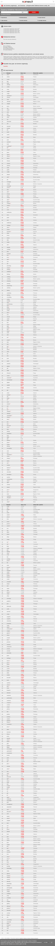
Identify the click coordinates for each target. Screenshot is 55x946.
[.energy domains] (2, 885)
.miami (8, 340)
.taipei (8, 331)
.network (8, 363)
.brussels (8, 677)
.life (7, 179)
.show (8, 856)
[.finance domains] (2, 160)
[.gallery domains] (2, 903)
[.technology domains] (2, 883)
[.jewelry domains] (2, 908)
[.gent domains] (2, 802)
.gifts (8, 743)
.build (8, 132)
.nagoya (8, 103)
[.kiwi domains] (2, 344)
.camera (8, 97)
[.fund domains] (2, 144)
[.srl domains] (2, 409)
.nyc (7, 119)
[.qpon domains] (2, 482)
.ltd (7, 147)
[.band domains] (2, 137)
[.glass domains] (2, 729)
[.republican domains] (2, 433)
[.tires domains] (2, 639)
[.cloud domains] (2, 149)
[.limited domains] (2, 128)
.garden (8, 440)
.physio (8, 516)
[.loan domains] (2, 435)
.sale (8, 191)
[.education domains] (2, 472)
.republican (9, 433)
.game (8, 201)
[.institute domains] (2, 249)
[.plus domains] (2, 763)
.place (8, 152)
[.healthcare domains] (2, 222)
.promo (8, 523)
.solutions (9, 700)
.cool (8, 401)
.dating (8, 290)
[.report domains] (2, 818)
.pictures (8, 641)
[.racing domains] (2, 267)
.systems (8, 682)
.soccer (8, 567)
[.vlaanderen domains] (2, 454)
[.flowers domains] (2, 722)
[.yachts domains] (2, 745)
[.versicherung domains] (2, 304)
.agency (8, 873)
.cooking (8, 278)
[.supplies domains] (2, 616)
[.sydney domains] (2, 877)
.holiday (8, 866)
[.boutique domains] (2, 253)
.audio (8, 512)
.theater (8, 576)
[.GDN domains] (2, 437)
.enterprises (9, 646)
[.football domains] (2, 395)
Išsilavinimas (35, 74)
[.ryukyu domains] (2, 844)
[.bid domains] (2, 130)
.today (8, 870)
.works (8, 670)
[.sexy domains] (2, 928)
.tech (8, 312)
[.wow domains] (2, 858)
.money (8, 879)
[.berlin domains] (2, 461)
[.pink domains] (2, 358)
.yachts (8, 745)
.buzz (8, 933)
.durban (8, 431)
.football (8, 394)
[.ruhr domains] (2, 585)
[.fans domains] (2, 686)
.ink (7, 353)
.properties (9, 623)
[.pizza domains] (2, 106)
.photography (9, 887)
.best (8, 823)
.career (8, 572)
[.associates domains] (2, 653)
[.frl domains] (2, 408)
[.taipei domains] (2, 331)
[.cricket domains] (2, 785)
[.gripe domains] (2, 217)
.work (8, 361)
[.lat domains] (2, 775)
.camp (8, 548)
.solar (8, 565)
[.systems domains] (2, 682)
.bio (7, 511)
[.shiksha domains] (2, 84)
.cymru (8, 840)
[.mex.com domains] (2, 425)
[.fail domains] (2, 390)
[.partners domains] (2, 720)
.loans (8, 688)
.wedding (8, 271)
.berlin (8, 460)
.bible (8, 195)
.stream (8, 417)
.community (9, 919)
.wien (8, 450)
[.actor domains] (2, 590)
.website (8, 247)
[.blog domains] (2, 307)
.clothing (8, 276)
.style (8, 199)
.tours (8, 726)
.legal (8, 370)
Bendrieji (35, 89)
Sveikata (35, 109)
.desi (8, 342)
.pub (8, 114)
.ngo (7, 507)
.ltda (7, 81)
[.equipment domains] (2, 806)
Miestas (34, 91)
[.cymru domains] (2, 840)
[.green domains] (2, 442)
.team (8, 419)
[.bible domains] (2, 196)
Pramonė (35, 231)
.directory (9, 910)
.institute (8, 249)
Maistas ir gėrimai (36, 93)
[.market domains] (2, 787)
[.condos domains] (2, 704)
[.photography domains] (2, 887)
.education (9, 471)
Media (34, 86)
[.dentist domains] (2, 831)
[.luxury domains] (2, 915)
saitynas (34, 247)
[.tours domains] (2, 726)
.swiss (8, 739)
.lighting (8, 295)
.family (8, 889)
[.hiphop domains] (2, 551)
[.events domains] (2, 755)
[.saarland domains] (2, 142)
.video (8, 501)
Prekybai (35, 850)
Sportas (34, 83)
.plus (8, 763)
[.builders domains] (2, 716)
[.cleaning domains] (2, 281)
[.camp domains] (2, 548)
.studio (8, 514)
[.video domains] (2, 501)
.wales (8, 627)
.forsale (8, 193)
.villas (8, 595)
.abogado (9, 497)
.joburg (8, 308)
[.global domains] (2, 366)
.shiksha (8, 84)
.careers (8, 718)
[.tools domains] (2, 680)
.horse (8, 235)
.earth (8, 327)
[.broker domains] (2, 575)
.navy (8, 926)
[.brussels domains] (2, 677)
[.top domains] (2, 556)
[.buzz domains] (2, 933)
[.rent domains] (2, 809)
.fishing (8, 274)
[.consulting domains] (2, 297)
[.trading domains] (2, 269)
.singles (8, 630)
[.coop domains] (2, 554)
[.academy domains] (2, 893)
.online (8, 205)
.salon (8, 480)
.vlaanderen (9, 454)
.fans (8, 686)
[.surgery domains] (2, 901)
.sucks (8, 668)
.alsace (8, 156)
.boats (8, 741)
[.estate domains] (2, 242)
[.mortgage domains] (2, 181)
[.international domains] (2, 379)
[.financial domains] (2, 373)
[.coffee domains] (2, 171)
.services (8, 611)
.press (8, 736)
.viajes (8, 625)
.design (8, 458)
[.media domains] (2, 86)
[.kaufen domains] (2, 444)
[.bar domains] (2, 562)
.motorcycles (9, 628)
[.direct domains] (2, 781)
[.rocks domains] (2, 666)
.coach (8, 310)
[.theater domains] (2, 577)
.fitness (8, 734)
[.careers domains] (2, 718)
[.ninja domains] (2, 89)
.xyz (7, 930)
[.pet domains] (2, 789)
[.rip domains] (2, 542)
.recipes (8, 637)
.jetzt (8, 836)
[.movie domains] (2, 187)
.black (8, 349)
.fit (7, 795)
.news (8, 768)
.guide (8, 169)
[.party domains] (2, 923)
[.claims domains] (2, 684)
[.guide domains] (2, 169)
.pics (8, 603)
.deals (8, 672)
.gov (7, 846)
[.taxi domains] (2, 346)
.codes (8, 614)
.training (8, 283)
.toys (8, 771)
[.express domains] (2, 738)
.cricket (8, 785)
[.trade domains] (2, 167)
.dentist (8, 831)
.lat (7, 775)
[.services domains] (2, 611)
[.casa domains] (2, 99)
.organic (8, 115)
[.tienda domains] (2, 76)
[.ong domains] (2, 302)
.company (9, 897)
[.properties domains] (2, 623)
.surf (8, 261)
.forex (8, 862)
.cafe (8, 177)
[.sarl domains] (2, 406)
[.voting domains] (2, 299)
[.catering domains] (2, 287)
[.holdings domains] (2, 658)
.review (8, 850)
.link (7, 355)
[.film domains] (2, 424)
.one (7, 207)
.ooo (7, 530)
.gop (7, 549)
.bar (7, 562)
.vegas (8, 593)
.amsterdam (9, 415)
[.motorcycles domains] (2, 628)
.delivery (8, 906)
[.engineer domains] (2, 570)
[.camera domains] (2, 97)
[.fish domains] (2, 322)
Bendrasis (35, 425)
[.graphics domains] (2, 601)
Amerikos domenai (23, 20)
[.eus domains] (2, 761)
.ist (7, 827)
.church (8, 316)
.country (8, 913)
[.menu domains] (2, 838)
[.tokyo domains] (2, 536)
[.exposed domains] (2, 126)
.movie (8, 187)
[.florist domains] (2, 829)
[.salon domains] (2, 480)
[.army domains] (2, 895)
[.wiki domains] (2, 334)
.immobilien (9, 448)
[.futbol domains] (2, 398)
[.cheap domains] (2, 539)
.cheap (8, 539)
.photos (8, 709)
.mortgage (9, 181)
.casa (8, 99)
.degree (8, 174)
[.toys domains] (2, 771)
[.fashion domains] (2, 467)
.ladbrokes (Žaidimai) (8, 47)
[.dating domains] (2, 290)
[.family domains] (2, 889)
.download (9, 121)
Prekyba (34, 76)
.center (8, 579)
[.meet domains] (2, 782)
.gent (8, 802)
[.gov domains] (2, 846)
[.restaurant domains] (2, 799)
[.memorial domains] (2, 377)
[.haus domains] (2, 760)
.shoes (8, 635)
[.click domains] (2, 351)
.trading (8, 269)
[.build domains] (2, 132)
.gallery (8, 903)
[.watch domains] (2, 318)
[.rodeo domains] (2, 506)
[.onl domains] (2, 396)
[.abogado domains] (2, 497)
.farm (8, 429)
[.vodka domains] (2, 93)
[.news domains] (2, 768)
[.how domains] (2, 854)
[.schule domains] (2, 197)
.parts (8, 757)
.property (8, 925)
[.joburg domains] (2, 308)
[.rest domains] (2, 825)
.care (8, 220)
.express (8, 738)
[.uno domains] (2, 528)
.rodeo (8, 506)
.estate (8, 242)
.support (8, 820)
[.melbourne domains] (2, 212)
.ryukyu (8, 844)
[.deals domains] (2, 672)
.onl (7, 396)
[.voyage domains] (2, 183)
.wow (8, 858)
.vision (8, 469)
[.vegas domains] (2, 593)
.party (8, 923)
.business (9, 732)
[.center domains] (2, 579)
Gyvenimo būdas (36, 179)
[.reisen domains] (2, 456)
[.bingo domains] (2, 509)
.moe (8, 214)
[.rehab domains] (2, 109)
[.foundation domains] (2, 474)
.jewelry (8, 908)
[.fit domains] (2, 795)
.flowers (8, 722)
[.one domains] (2, 207)
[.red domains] (2, 123)
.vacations (9, 695)
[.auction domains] (2, 477)
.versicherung (9, 304)
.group (8, 560)
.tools (8, 680)
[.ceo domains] (2, 499)
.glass (8, 729)
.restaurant (9, 798)
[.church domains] (2, 316)
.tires (8, 639)
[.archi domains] (2, 332)
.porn (8, 489)
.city (7, 917)
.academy (9, 893)
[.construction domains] (2, 479)
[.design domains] (2, 458)
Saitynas (35, 149)
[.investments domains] (2, 753)
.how (8, 854)
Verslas (34, 81)
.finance (8, 160)
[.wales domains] (2, 627)
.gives (8, 655)
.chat (8, 773)
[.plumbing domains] (2, 265)
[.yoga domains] (2, 83)
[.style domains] (2, 199)
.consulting (9, 297)
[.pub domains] (2, 114)
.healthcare (9, 222)
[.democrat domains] (2, 776)
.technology (9, 883)
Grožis (34, 79)
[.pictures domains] (2, 642)
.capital (8, 385)
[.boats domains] (2, 741)
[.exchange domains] (2, 186)
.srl (7, 409)
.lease (8, 233)
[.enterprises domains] (2, 646)
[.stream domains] (2, 417)
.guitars (8, 714)
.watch (8, 318)
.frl (7, 408)
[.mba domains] (2, 74)
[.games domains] (2, 633)
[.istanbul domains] (2, 411)
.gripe (8, 217)
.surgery (8, 901)
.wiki (8, 334)
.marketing (9, 293)
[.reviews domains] (2, 766)
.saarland (8, 141)
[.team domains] (2, 419)
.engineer (8, 570)
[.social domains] (2, 375)
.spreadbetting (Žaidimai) (9, 48)
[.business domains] (2, 732)
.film (8, 423)
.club (8, 112)
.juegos (8, 706)
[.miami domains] (2, 340)
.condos (8, 704)
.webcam (8, 413)
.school (8, 403)
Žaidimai (34, 463)
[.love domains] (2, 257)
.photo (8, 534)
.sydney (8, 877)
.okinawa (8, 101)
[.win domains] (2, 463)
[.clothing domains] (2, 276)
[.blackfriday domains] (2, 868)
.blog (8, 307)
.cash (8, 320)
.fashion (8, 467)
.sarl (7, 406)
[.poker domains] (2, 573)
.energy (8, 885)
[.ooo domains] (2, 530)
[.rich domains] (2, 314)
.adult (8, 797)
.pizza (8, 106)
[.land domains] (2, 139)
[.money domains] (2, 879)
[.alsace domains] (2, 156)
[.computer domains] (2, 581)
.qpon (8, 482)
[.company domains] (2, 897)
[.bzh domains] (2, 329)
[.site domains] (2, 244)
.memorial (9, 377)
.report (8, 818)
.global (8, 366)
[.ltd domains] (2, 147)
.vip (7, 544)
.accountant (9, 800)
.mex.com (9, 425)
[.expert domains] (2, 816)
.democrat (9, 776)
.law (7, 848)
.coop (8, 554)
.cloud (8, 149)
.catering (8, 287)
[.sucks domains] (2, 668)
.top (7, 556)
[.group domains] (2, 560)
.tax (7, 860)
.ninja (8, 89)
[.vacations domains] (2, 695)
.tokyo (8, 536)
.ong (8, 302)
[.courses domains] (2, 650)
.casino (8, 525)
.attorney (8, 881)
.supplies (8, 616)
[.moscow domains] (2, 852)
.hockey (8, 875)
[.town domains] (2, 494)
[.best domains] (2, 823)
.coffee (8, 171)
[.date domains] (2, 240)
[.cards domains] (2, 609)
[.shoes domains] (2, 635)
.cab (7, 108)
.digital (8, 382)
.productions (9, 698)
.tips (7, 711)
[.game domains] (2, 201)
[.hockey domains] (2, 875)
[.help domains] (2, 546)
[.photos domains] (2, 709)
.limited (8, 128)
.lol (7, 399)
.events (8, 755)
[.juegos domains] (2, 706)
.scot (8, 813)
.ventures (8, 644)
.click (8, 351)
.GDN (8, 437)
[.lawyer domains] (2, 583)
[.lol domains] (2, 399)
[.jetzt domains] (2, 836)
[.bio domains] (2, 511)
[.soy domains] (2, 899)
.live (7, 255)
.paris (8, 662)
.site (7, 244)
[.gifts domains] (2, 743)
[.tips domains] (2, 711)
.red (7, 123)
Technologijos (35, 97)
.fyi (7, 347)
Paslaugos (35, 167)
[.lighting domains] (2, 295)
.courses (8, 650)
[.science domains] (2, 163)
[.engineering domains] (2, 285)
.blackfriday (9, 868)
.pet (7, 788)
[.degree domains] (2, 174)
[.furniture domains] (2, 231)
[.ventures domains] (2, 644)
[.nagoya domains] (2, 103)
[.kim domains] (2, 421)
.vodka (8, 93)
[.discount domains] (2, 811)
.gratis (8, 664)
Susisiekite (5, 66)
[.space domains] (2, 154)
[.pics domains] (2, 603)
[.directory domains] (2, 910)
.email (8, 392)
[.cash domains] (2, 320)
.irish (8, 324)
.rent (7, 809)
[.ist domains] (2, 827)
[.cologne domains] (2, 203)
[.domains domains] (2, 692)
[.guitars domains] (2, 714)
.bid (7, 129)
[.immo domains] (2, 521)
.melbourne (9, 212)
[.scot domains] (2, 813)
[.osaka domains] (2, 91)
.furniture (8, 231)
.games (8, 633)
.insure (8, 229)
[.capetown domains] (2, 496)
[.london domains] (2, 465)
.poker (8, 573)
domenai (28, 938)
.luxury (8, 915)
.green (8, 442)
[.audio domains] (2, 512)
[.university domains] (2, 921)
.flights (8, 747)
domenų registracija (34, 938)
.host (8, 834)
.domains (8, 692)
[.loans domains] (2, 688)
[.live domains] (2, 255)
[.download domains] (2, 121)
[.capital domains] (2, 385)
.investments (9, 753)
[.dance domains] (2, 158)
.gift (7, 793)
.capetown (9, 496)
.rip (7, 542)
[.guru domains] (2, 842)
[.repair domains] (2, 588)
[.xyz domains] (2, 930)
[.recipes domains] (2, 637)
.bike (8, 189)
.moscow (8, 852)
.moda (8, 79)
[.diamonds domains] (2, 606)
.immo (8, 521)
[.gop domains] (2, 550)
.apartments (9, 751)
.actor (8, 590)
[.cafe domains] (2, 177)
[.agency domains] (2, 873)
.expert (8, 816)
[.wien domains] (2, 451)
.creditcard (9, 146)
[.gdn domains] (2, 438)
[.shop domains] (2, 553)
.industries (9, 620)
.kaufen (8, 444)
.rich (8, 314)
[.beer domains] (2, 569)
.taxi (7, 346)
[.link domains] (2, 355)
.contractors (9, 724)
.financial (8, 373)
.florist (8, 829)
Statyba (34, 132)
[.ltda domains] (2, 81)
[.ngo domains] (2, 507)
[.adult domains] (2, 797)
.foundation (9, 474)
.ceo (7, 499)
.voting (8, 299)
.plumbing (9, 265)
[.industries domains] (2, 621)
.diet (7, 784)
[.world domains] (2, 134)
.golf (8, 259)
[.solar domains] (2, 565)
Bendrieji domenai (23, 17)
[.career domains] (2, 572)
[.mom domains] (2, 427)
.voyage (8, 183)
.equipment (9, 806)
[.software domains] (2, 225)
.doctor (8, 592)
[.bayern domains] (2, 487)
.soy (7, 899)
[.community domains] (2, 919)
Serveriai (21, 938)
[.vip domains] (2, 544)
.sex (7, 864)
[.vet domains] (2, 791)
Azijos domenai (4, 20)
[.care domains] (2, 220)
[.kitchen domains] (2, 446)
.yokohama (9, 95)
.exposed (8, 126)
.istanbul (8, 411)
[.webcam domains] (2, 413)
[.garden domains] (2, 440)
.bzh (7, 329)
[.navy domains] (2, 926)
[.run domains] (2, 491)
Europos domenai (41, 17)
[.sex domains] (2, 864)
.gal (7, 368)
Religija (34, 195)
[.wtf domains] (2, 263)
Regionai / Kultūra (36, 101)
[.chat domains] (2, 773)
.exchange (9, 185)
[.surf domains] (2, 261)
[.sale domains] (2, 191)
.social (8, 375)
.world (8, 134)
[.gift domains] (2, 793)
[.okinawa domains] (2, 101)
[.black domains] (2, 349)
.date (8, 240)
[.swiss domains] (2, 739)
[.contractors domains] (2, 724)
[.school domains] (2, 404)
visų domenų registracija (5, 14)
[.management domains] (2, 804)
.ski (7, 337)
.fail (7, 390)
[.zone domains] (2, 209)
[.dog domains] (2, 305)
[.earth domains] (2, 327)
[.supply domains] (2, 891)
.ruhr (8, 585)
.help (8, 546)
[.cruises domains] (2, 648)
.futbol (8, 398)
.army (8, 895)
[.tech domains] (2, 312)
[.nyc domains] (2, 119)
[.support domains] (2, 820)
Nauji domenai (4, 17)
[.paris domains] (2, 662)
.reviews (8, 766)
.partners (8, 720)
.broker (8, 575)
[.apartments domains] (2, 751)
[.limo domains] (2, 519)
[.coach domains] (2, 310)
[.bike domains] (2, 189)
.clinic (8, 117)
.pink (8, 358)
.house (8, 237)
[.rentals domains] (2, 675)
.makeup (8, 558)
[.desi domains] (2, 342)
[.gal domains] (2, 368)
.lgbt (7, 778)
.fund (8, 144)
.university (9, 921)
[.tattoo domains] (2, 532)
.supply (8, 891)
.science (8, 163)
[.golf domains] (2, 259)
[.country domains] (2, 913)
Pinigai (34, 144)
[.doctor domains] (2, 592)
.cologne (8, 203)
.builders (8, 716)
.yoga (8, 83)
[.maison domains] (2, 484)
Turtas (34, 99)
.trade (8, 167)
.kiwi (8, 344)
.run (7, 491)
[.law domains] (2, 848)
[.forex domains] (2, 862)
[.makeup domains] (2, 559)
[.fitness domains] (2, 734)
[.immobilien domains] (2, 448)
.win (7, 463)
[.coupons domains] (2, 702)
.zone (8, 209)
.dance (8, 158)
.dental (8, 387)
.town (8, 493)
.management (9, 804)
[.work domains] (2, 361)
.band (8, 137)
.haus (8, 759)
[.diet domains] (2, 784)
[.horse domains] (2, 235)
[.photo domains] (2, 534)
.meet (8, 782)
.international (9, 379)
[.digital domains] (2, 382)
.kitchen (8, 446)
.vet (7, 791)
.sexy (8, 928)
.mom (8, 427)
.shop (8, 553)
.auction (8, 477)
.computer (9, 581)
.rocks (8, 666)
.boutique (9, 253)
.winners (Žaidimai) (8, 49)
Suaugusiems (35, 489)
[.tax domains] (2, 860)
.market (8, 787)
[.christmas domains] (2, 598)
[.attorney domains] (2, 881)
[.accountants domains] (2, 749)
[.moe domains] (2, 215)
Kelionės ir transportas (37, 108)
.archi (8, 332)
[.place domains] (2, 152)
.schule (8, 197)
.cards (8, 608)
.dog (8, 305)
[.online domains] (2, 205)
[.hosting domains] (2, 300)
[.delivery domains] (2, 906)
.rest (7, 825)
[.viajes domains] (2, 625)
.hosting (8, 300)
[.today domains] (2, 871)
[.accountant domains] (2, 800)
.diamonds (9, 606)
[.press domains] (2, 736)
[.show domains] (2, 856)
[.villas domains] (2, 596)
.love (8, 257)
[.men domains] (2, 453)
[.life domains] (2, 179)
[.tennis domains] (2, 660)
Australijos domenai (42, 20)
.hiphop (8, 551)
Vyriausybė (35, 165)
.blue (8, 251)
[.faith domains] (2, 326)
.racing (8, 267)
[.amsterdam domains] (2, 415)
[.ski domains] (2, 337)
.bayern (8, 487)
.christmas (9, 598)
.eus (7, 761)
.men (8, 453)
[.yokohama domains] (2, 95)
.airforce (8, 165)
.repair (8, 588)
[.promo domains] (2, 523)
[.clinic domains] (2, 117)
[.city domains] (2, 917)
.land (8, 139)
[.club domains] (2, 112)
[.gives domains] (2, 655)
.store (8, 227)
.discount (8, 811)
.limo (8, 519)
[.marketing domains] (2, 293)
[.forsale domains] (2, 193)
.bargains (8, 690)
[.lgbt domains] (2, 778)
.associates (9, 652)
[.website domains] (2, 247)
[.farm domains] (2, 429)
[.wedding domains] (2, 271)
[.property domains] (2, 925)
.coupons (8, 702)
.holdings (9, 658)
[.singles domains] (2, 631)
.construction (9, 479)
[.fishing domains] (2, 274)
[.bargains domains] (2, 690)
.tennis (8, 660)
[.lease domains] (2, 233)
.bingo (8, 509)
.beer (8, 568)
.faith (8, 326)
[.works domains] (2, 670)
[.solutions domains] (2, 700)
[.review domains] (2, 850)
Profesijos (35, 285)
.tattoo (8, 532)
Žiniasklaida (35, 601)
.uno (7, 528)
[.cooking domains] (2, 278)
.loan (8, 435)
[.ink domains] (2, 353)
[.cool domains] (2, 401)
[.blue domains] (2, 251)
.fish (7, 322)
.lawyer (8, 583)
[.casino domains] (2, 525)
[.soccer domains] (2, 567)
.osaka (8, 91)
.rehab (8, 109)
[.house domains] (2, 238)
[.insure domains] (2, 229)
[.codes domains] (2, 614)
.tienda (8, 76)
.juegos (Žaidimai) (8, 46)
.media (8, 86)
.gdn (8, 438)
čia (25, 944)
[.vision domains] (2, 469)
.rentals (8, 675)
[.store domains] (2, 227)
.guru (8, 842)
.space (8, 154)
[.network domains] (2, 363)
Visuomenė (35, 112)
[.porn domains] (2, 489)
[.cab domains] (2, 108)
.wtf (7, 263)
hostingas (25, 938)
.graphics (8, 601)
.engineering (9, 285)
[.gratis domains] (2, 664)
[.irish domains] (2, 324)
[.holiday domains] (2, 866)
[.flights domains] (2, 747)
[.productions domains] (2, 698)
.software (8, 225)
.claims (8, 684)
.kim (7, 421)
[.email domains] (2, 392)
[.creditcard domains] (2, 146)
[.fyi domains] (2, 347)
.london (8, 465)
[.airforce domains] (2, 165)
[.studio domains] (2, 514)
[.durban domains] (2, 431)
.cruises (8, 648)
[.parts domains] (2, 757)
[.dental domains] (2, 387)
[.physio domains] (2, 517)
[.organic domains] (2, 115)
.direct (8, 780)
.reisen (8, 456)
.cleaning (8, 281)
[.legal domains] (2, 370)
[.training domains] (2, 283)
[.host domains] (2, 834)
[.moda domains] (2, 79)
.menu (8, 838)
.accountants (9, 748)
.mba (8, 74)
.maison (8, 484)
